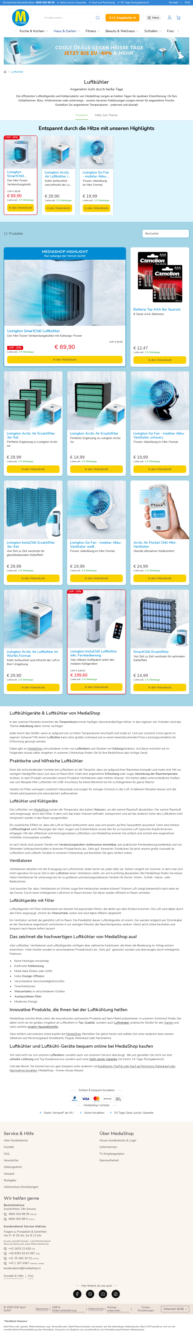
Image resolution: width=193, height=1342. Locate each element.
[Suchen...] (98, 18)
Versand (9, 1174)
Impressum (42, 1309)
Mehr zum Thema (106, 115)
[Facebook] (77, 1294)
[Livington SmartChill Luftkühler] (20, 152)
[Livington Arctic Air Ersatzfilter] (96, 400)
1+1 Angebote (122, 17)
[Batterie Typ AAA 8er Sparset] (159, 276)
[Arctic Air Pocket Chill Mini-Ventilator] (159, 509)
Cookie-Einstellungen (146, 1309)
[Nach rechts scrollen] (178, 30)
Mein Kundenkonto (16, 1140)
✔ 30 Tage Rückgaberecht (133, 2)
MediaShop (35, 749)
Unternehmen (108, 1147)
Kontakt (173, 2)
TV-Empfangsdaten (112, 1154)
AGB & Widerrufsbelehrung (64, 1309)
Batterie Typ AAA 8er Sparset (157, 309)
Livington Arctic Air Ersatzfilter (94, 433)
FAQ (187, 2)
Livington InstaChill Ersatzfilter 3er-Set (31, 544)
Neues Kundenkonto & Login (118, 1140)
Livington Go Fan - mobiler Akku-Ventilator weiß (96, 176)
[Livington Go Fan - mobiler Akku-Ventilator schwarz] (159, 400)
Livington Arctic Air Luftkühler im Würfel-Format (58, 176)
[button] (178, 17)
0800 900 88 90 (45, 2)
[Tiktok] (116, 1294)
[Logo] (20, 17)
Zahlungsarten (13, 1167)
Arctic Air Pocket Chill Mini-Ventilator (155, 544)
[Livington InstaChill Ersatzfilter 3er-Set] (33, 509)
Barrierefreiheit (109, 1160)
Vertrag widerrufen (113, 1309)
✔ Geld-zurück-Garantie (71, 2)
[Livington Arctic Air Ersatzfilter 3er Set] (33, 400)
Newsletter (11, 1160)
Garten (168, 1023)
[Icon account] (169, 17)
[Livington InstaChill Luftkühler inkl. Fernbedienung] (96, 619)
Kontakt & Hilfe (14, 1276)
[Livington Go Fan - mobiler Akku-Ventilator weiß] (96, 152)
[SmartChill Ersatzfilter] (159, 619)
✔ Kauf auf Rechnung (102, 2)
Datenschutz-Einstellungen (21, 1187)
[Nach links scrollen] (15, 30)
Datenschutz (95, 1309)
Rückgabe (10, 1180)
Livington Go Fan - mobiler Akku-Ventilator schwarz (159, 435)
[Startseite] (5, 71)
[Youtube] (103, 1294)
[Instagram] (90, 1294)
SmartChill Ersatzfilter (151, 651)
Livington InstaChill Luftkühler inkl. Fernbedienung (93, 653)
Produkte (82, 115)
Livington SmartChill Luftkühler (15, 176)
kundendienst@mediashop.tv (22, 1268)
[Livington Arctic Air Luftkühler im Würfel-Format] (58, 152)
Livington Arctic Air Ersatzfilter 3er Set (31, 435)
